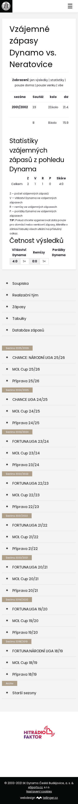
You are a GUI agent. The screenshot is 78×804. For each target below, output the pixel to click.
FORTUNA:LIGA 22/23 (30, 483)
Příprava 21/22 (25, 548)
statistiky (57, 80)
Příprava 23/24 (25, 464)
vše (60, 85)
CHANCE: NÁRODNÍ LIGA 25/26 (38, 357)
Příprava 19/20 (25, 632)
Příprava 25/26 (25, 380)
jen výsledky (39, 80)
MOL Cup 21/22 (25, 536)
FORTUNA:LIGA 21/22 (29, 525)
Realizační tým (25, 295)
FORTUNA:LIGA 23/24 (30, 441)
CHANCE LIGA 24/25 (30, 399)
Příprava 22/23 (25, 506)
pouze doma (24, 85)
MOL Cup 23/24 (26, 453)
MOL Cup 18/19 (24, 662)
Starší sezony (24, 692)
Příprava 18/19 (24, 674)
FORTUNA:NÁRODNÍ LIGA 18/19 (37, 650)
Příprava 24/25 (25, 422)
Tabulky (19, 318)
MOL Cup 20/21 (25, 578)
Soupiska (20, 283)
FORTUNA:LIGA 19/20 (29, 609)
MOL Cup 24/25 (26, 411)
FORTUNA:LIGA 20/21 (29, 567)
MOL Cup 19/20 (25, 620)
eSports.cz (35, 787)
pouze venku (46, 85)
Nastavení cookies (39, 791)
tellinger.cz (50, 798)
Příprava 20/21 (25, 590)
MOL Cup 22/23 (26, 495)
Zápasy (19, 306)
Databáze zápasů (28, 330)
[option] (39, 733)
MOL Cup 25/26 (26, 369)
